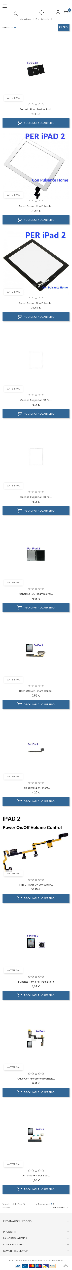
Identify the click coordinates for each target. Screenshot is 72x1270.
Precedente (43, 1204)
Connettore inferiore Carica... (36, 691)
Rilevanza (8, 27)
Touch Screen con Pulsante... (36, 206)
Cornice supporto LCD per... (36, 400)
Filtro (63, 27)
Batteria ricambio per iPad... (36, 109)
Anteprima (13, 98)
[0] (66, 13)
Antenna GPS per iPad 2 (36, 1175)
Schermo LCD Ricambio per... (36, 594)
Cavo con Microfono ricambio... (36, 1078)
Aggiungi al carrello (39, 123)
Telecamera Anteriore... (36, 788)
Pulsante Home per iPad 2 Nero (36, 981)
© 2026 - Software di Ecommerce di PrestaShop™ (36, 1260)
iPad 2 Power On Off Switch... (36, 885)
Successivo (60, 1207)
